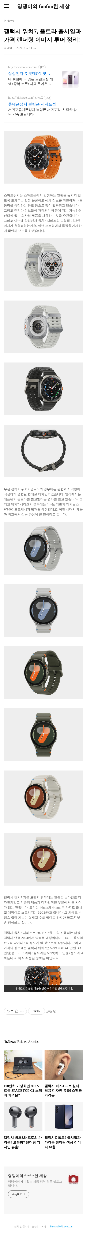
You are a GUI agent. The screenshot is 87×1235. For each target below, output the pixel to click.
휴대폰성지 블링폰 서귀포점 (32, 104)
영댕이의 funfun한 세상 (43, 6)
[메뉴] (6, 6)
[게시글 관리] (22, 1011)
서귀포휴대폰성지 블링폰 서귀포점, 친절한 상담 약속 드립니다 (42, 112)
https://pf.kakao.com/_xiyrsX (25, 97)
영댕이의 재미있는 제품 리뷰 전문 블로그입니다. (35, 1183)
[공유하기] (16, 1011)
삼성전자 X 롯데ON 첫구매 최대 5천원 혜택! (29, 73)
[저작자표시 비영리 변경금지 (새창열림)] (50, 1011)
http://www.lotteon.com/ (22, 67)
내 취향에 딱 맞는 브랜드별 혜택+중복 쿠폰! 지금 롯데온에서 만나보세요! (30, 81)
